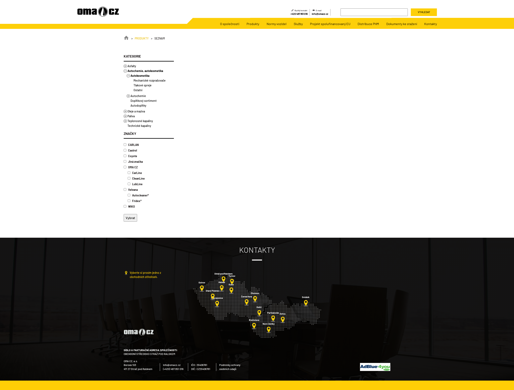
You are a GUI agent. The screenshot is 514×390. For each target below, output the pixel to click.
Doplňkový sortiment (144, 100)
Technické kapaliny (139, 125)
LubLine (137, 184)
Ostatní (138, 90)
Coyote (132, 156)
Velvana (132, 189)
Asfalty (131, 66)
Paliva (131, 116)
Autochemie (138, 96)
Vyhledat (424, 12)
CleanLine (138, 178)
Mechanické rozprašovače (150, 80)
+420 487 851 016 (299, 13)
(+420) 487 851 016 (173, 369)
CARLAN (133, 145)
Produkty (142, 38)
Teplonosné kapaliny (140, 121)
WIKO (131, 206)
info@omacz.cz (320, 13)
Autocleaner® (140, 195)
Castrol (132, 150)
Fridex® (137, 201)
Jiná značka (135, 161)
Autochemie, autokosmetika (145, 71)
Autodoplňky (138, 105)
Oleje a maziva (136, 111)
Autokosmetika (140, 75)
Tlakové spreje (143, 85)
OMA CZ (132, 167)
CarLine (137, 173)
